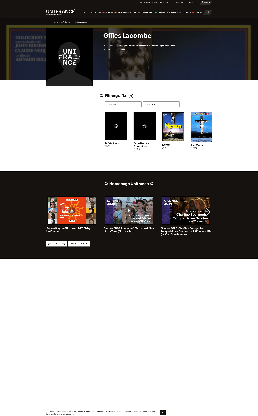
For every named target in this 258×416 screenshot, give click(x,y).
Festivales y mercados (127, 12)
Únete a (199, 12)
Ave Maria (197, 145)
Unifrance (187, 12)
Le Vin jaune (112, 143)
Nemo (166, 144)
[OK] (162, 412)
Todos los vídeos (78, 244)
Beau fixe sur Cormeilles (141, 145)
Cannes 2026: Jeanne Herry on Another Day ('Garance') (185, 230)
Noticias (109, 12)
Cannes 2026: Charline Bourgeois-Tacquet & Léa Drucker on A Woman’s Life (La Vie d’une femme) (129, 231)
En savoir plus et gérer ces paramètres (60, 414)
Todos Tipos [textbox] (112, 104)
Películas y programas (92, 12)
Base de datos (147, 12)
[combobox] (123, 104)
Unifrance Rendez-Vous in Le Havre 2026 (154, 2)
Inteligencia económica (168, 12)
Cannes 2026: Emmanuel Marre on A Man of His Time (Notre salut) (71, 230)
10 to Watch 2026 (178, 2)
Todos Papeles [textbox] (151, 104)
